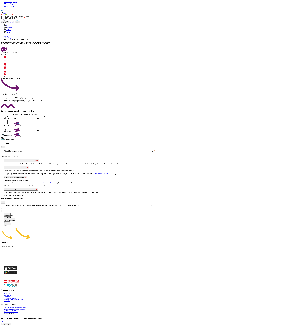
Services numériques (9, 219)
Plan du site (7, 301)
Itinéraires (9, 27)
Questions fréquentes (9, 293)
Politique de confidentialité (10, 310)
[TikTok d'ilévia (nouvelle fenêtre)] (6, 256)
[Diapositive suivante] (4, 147)
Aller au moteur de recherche (11, 4)
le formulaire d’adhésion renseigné (42, 183)
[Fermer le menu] (1, 211)
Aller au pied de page (9, 6)
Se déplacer (7, 214)
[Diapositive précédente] (2, 147)
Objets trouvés (7, 296)
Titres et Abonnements (9, 220)
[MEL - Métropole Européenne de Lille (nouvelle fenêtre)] (11, 282)
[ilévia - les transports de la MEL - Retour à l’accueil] (15, 20)
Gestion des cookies (9, 313)
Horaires (8, 26)
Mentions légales (8, 315)
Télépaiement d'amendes (10, 298)
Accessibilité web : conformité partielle (13, 299)
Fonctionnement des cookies (11, 312)
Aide (3, 10)
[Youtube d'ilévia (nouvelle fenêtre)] (6, 264)
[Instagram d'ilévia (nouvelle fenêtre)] (6, 260)
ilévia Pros (6, 222)
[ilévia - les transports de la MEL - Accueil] (11, 279)
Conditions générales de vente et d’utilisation (15, 307)
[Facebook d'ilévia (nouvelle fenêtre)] (6, 251)
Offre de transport (8, 215)
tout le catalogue (8, 38)
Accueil (6, 35)
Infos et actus (7, 224)
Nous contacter (7, 295)
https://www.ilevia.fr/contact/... (102, 173)
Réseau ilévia (7, 217)
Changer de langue (5, 9)
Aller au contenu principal (10, 2)
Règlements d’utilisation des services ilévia (14, 309)
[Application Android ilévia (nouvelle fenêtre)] (10, 274)
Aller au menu (7, 3)
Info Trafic (8, 30)
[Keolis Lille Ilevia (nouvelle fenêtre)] (10, 286)
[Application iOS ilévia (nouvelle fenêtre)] (10, 269)
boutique (6, 36)
